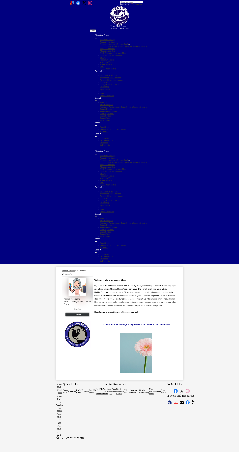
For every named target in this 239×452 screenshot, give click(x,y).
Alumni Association (107, 51)
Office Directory (106, 140)
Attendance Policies (107, 49)
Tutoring (103, 93)
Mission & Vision (107, 62)
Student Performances (108, 111)
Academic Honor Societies (110, 78)
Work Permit (105, 120)
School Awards (106, 64)
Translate (138, 4)
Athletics (103, 102)
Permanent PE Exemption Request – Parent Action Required (123, 107)
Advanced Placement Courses (111, 80)
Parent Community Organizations (113, 129)
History (103, 58)
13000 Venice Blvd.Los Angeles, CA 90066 (59, 402)
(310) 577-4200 (59, 420)
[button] (96, 216)
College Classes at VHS (109, 84)
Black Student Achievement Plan (113, 53)
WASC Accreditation (108, 69)
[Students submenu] (96, 100)
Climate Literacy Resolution (111, 55)
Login (61, 438)
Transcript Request (107, 114)
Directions (104, 143)
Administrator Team (107, 42)
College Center (106, 82)
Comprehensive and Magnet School (114, 44)
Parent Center (105, 127)
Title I (102, 66)
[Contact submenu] (96, 136)
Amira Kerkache (68, 271)
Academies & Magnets (109, 75)
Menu (93, 31)
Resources (104, 131)
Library (103, 91)
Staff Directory (105, 145)
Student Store (105, 118)
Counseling (104, 87)
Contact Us (104, 138)
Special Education (107, 96)
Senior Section (105, 116)
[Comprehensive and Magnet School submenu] (129, 44)
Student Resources (107, 109)
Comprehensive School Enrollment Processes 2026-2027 (127, 46)
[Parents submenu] (96, 125)
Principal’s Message (107, 40)
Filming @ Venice (107, 60)
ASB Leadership (106, 105)
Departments (105, 89)
